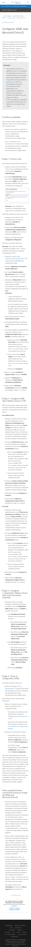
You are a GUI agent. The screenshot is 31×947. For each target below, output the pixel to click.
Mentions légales (8, 925)
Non (16, 909)
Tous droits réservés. (22, 939)
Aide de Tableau (7, 16)
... (25, 16)
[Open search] (28, 2)
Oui (11, 909)
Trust (13, 932)
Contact (18, 932)
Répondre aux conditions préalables (15, 129)
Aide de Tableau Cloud (18, 16)
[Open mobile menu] (3, 2)
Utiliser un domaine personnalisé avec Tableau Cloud (15, 859)
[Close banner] (29, 6)
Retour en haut (16, 895)
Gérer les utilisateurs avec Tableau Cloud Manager (18, 726)
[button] (3, 22)
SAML (3, 18)
